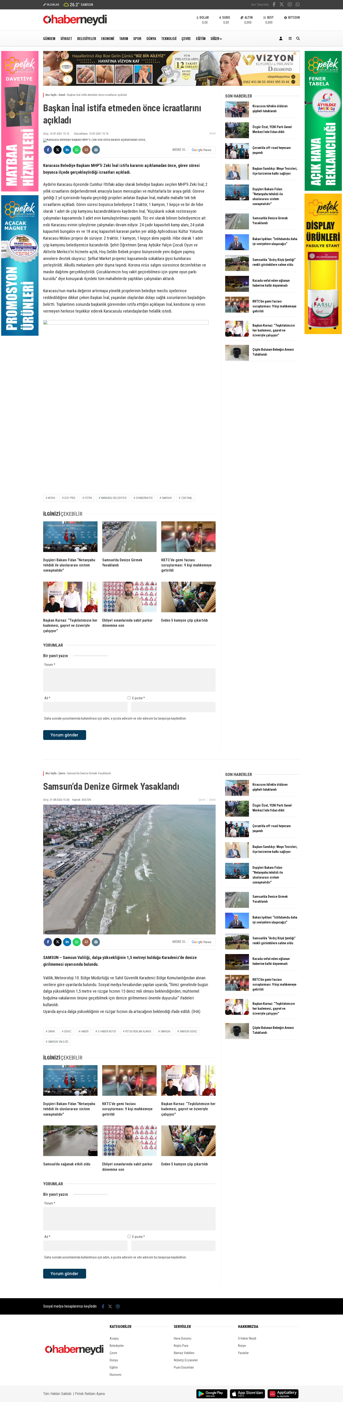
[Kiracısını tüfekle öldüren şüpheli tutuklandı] (237, 116)
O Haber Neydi (247, 1338)
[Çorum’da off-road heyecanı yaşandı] (237, 158)
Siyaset (66, 38)
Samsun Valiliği (58, 1041)
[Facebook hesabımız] (274, 5)
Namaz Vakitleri (184, 1353)
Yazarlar (243, 1353)
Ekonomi (107, 38)
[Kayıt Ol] (281, 38)
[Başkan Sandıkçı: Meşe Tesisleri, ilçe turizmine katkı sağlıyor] (237, 178)
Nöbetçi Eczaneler (186, 1360)
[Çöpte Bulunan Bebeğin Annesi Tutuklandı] (237, 359)
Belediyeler (86, 38)
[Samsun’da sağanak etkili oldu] (70, 1141)
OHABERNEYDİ (144, 498)
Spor (137, 38)
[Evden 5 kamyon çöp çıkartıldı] (188, 598)
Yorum (49, 665)
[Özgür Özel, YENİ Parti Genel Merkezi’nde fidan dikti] (237, 137)
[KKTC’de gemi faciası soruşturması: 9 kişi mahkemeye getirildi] (188, 537)
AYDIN (51, 498)
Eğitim (201, 38)
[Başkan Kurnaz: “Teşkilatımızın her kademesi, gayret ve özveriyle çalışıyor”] (70, 598)
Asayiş (114, 1338)
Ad (47, 698)
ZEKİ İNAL (186, 498)
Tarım (123, 38)
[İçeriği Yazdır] (96, 150)
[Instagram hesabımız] (290, 5)
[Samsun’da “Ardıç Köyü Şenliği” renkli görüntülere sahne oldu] (237, 270)
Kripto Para (181, 1346)
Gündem (49, 38)
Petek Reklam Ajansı (90, 1393)
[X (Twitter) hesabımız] (281, 5)
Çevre (186, 38)
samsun (167, 498)
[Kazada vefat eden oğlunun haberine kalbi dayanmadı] (237, 290)
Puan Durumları (184, 1367)
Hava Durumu (182, 1338)
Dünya (151, 38)
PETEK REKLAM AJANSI (138, 1031)
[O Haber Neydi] (75, 24)
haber (84, 1031)
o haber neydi (107, 1031)
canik (51, 1031)
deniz (67, 1031)
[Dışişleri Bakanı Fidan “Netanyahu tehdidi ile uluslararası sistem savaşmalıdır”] (70, 537)
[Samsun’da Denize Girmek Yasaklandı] (129, 537)
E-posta (138, 698)
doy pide (69, 498)
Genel (212, 133)
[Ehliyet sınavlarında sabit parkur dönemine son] (129, 598)
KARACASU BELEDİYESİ (113, 498)
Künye (242, 1346)
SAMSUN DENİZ (188, 1031)
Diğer (215, 38)
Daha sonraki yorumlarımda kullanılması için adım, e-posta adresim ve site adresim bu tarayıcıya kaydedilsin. (115, 718)
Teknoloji (168, 38)
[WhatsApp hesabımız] (298, 5)
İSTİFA (88, 498)
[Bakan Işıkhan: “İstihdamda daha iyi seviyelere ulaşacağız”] (237, 249)
